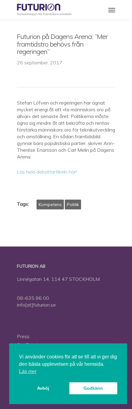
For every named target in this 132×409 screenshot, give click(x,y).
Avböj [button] (43, 388)
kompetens (50, 204)
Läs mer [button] (28, 371)
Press (23, 336)
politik (73, 204)
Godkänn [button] (93, 388)
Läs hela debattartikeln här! (47, 172)
